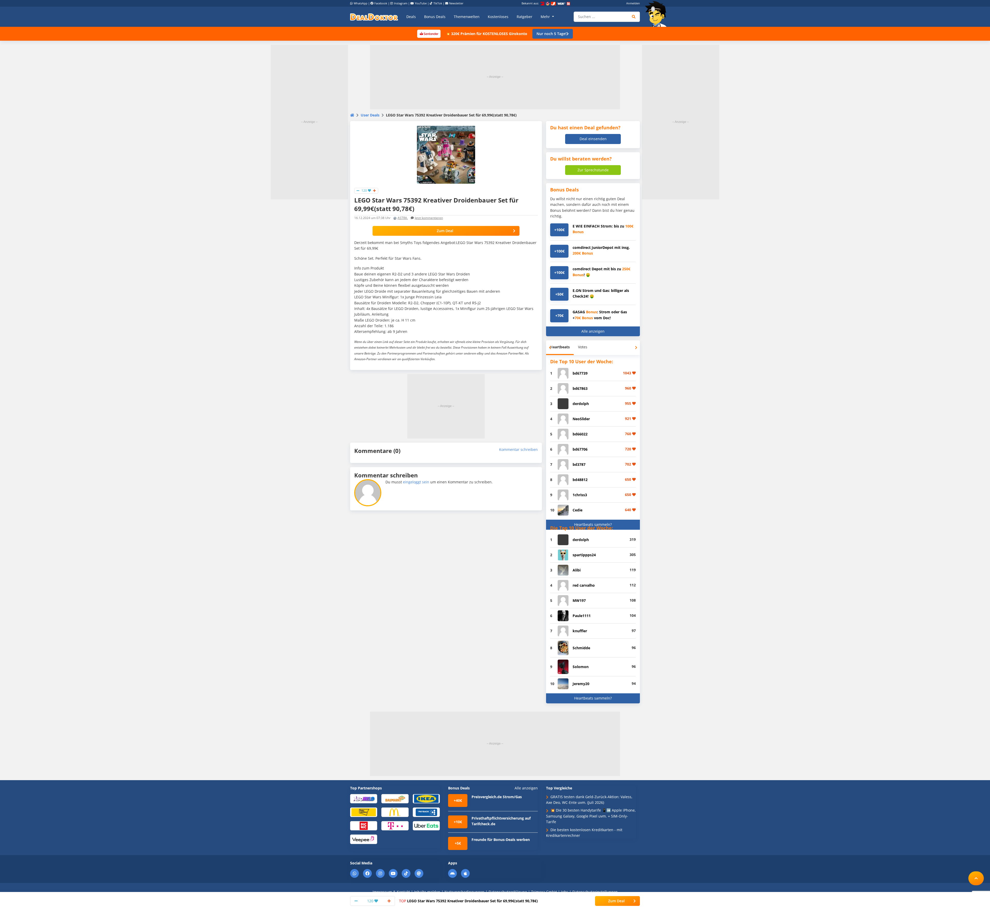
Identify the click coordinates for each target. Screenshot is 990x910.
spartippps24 (584, 554)
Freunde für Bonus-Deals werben (501, 839)
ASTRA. (403, 218)
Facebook (380, 3)
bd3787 (579, 464)
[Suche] (634, 17)
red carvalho (584, 585)
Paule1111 (582, 615)
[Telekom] (395, 825)
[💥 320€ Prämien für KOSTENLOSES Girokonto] (428, 33)
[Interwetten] (363, 812)
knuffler (580, 630)
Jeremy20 (581, 683)
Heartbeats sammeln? (593, 524)
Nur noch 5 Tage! (551, 33)
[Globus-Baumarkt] (395, 798)
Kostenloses (498, 16)
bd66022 (580, 434)
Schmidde (581, 647)
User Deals (370, 115)
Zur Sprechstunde (593, 169)
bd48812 (580, 479)
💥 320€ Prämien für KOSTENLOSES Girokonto (486, 33)
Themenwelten (467, 16)
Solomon (581, 666)
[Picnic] (363, 825)
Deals (411, 16)
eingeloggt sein (416, 481)
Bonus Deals (435, 16)
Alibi (577, 570)
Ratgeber (524, 16)
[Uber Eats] (426, 825)
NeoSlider (581, 418)
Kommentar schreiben (518, 449)
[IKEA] (426, 798)
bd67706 (580, 449)
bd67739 (580, 373)
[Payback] (426, 812)
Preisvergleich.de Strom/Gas (497, 796)
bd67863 (580, 388)
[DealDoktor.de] (374, 17)
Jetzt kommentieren (429, 218)
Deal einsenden (593, 138)
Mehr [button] (546, 16)
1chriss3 (580, 494)
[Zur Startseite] (657, 14)
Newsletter (456, 3)
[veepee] (363, 839)
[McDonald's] (395, 812)
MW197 (579, 600)
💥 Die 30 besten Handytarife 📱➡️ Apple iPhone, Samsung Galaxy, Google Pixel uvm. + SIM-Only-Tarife (591, 816)
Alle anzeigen (593, 331)
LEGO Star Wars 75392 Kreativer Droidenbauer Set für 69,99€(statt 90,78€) (468, 900)
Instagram (400, 3)
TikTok (437, 3)
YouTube (421, 3)
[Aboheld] (363, 798)
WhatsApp (360, 3)
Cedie (577, 510)
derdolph (581, 403)
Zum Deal (445, 230)
